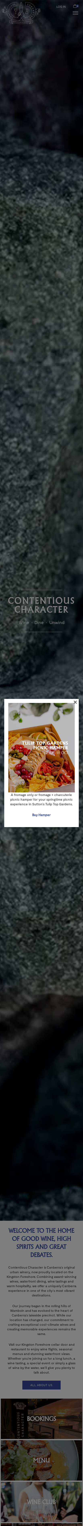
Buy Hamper (41, 815)
